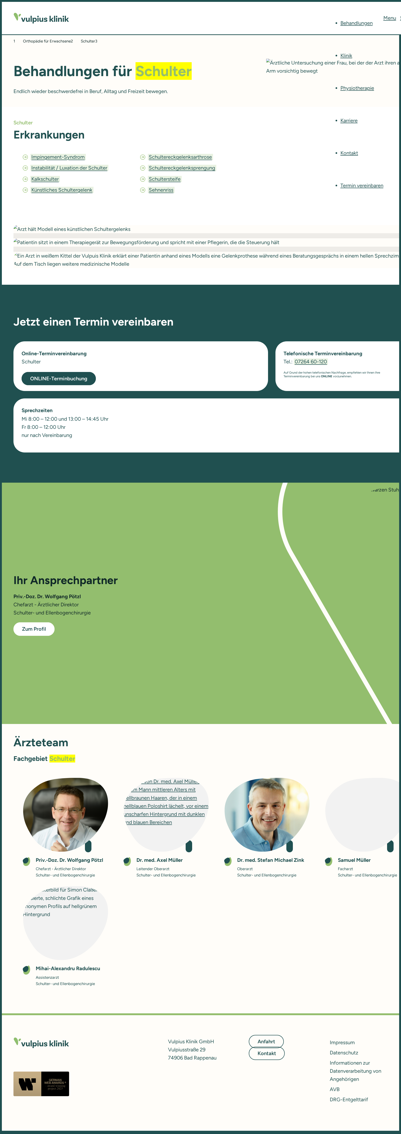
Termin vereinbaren (361, 185)
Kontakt (349, 153)
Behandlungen (356, 23)
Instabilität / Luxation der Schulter (69, 168)
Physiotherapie (357, 88)
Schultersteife (165, 179)
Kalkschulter (45, 179)
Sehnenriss (161, 190)
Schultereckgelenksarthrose (180, 157)
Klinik (346, 55)
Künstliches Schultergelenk (61, 190)
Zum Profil (34, 629)
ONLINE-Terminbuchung (58, 378)
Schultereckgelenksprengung (182, 168)
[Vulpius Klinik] (41, 18)
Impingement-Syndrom (58, 157)
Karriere (349, 120)
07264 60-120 (311, 362)
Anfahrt (266, 1041)
